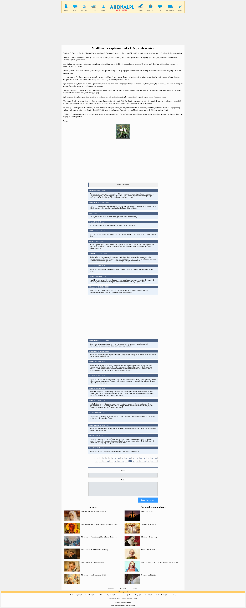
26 (115, 461)
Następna (135, 588)
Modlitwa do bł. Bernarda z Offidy (93, 575)
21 (97, 461)
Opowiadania (84, 595)
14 (133, 458)
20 (156, 458)
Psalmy (158, 595)
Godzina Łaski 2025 (148, 575)
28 (123, 461)
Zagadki (78, 595)
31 (133, 461)
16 (141, 458)
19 (152, 458)
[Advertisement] (123, 29)
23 (104, 461)
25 (111, 461)
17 (145, 458)
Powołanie (96, 595)
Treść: (123, 480)
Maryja (137, 595)
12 (126, 458)
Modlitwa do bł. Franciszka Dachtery (94, 550)
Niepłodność (110, 595)
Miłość (90, 595)
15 (137, 458)
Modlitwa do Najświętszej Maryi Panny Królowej (99, 537)
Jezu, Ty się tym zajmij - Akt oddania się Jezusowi (159, 562)
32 (137, 461)
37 (156, 461)
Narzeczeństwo (118, 595)
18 (148, 458)
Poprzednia (111, 588)
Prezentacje (125, 595)
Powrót (123, 588)
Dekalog (153, 595)
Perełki (163, 595)
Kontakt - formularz (126, 598)
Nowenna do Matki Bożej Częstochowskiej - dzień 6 (100, 524)
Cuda (167, 595)
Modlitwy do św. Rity (149, 537)
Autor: (123, 471)
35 (148, 461)
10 (119, 458)
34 (145, 461)
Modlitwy (72, 595)
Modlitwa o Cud (147, 512)
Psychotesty (173, 595)
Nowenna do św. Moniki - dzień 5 (93, 512)
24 (108, 461)
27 (119, 461)
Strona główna (123, 592)
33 (141, 461)
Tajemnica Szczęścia (148, 524)
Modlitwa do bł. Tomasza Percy (92, 562)
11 (122, 458)
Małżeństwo (103, 595)
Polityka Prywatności (114, 598)
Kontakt (135, 598)
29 (126, 461)
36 (152, 461)
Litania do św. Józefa (148, 550)
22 (100, 461)
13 (130, 458)
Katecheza (131, 595)
